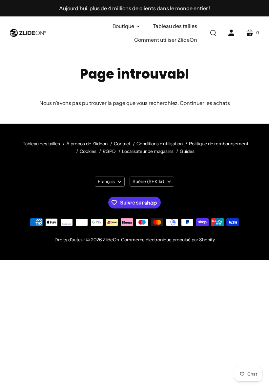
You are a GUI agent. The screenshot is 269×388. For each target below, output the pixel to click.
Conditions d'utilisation (159, 144)
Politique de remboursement (218, 144)
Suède (148, 181)
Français (106, 181)
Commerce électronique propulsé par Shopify (168, 240)
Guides (187, 151)
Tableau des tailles (41, 144)
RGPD (109, 151)
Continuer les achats (205, 103)
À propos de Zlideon (87, 144)
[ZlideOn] (28, 33)
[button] (126, 26)
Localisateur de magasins (148, 151)
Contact (122, 144)
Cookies (88, 151)
